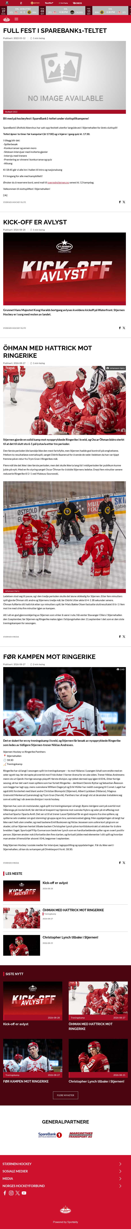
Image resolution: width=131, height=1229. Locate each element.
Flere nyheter (65, 1095)
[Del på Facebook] (120, 202)
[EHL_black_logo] (10, 3)
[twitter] (18, 1193)
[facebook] (6, 1193)
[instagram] (12, 1193)
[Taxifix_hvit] (52, 3)
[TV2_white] (24, 3)
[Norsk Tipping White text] (66, 3)
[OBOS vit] (80, 3)
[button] (23, 10)
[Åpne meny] (16, 19)
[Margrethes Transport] (81, 1135)
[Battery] (38, 3)
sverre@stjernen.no (58, 182)
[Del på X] (124, 202)
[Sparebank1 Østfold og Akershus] (50, 1135)
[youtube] (25, 1193)
